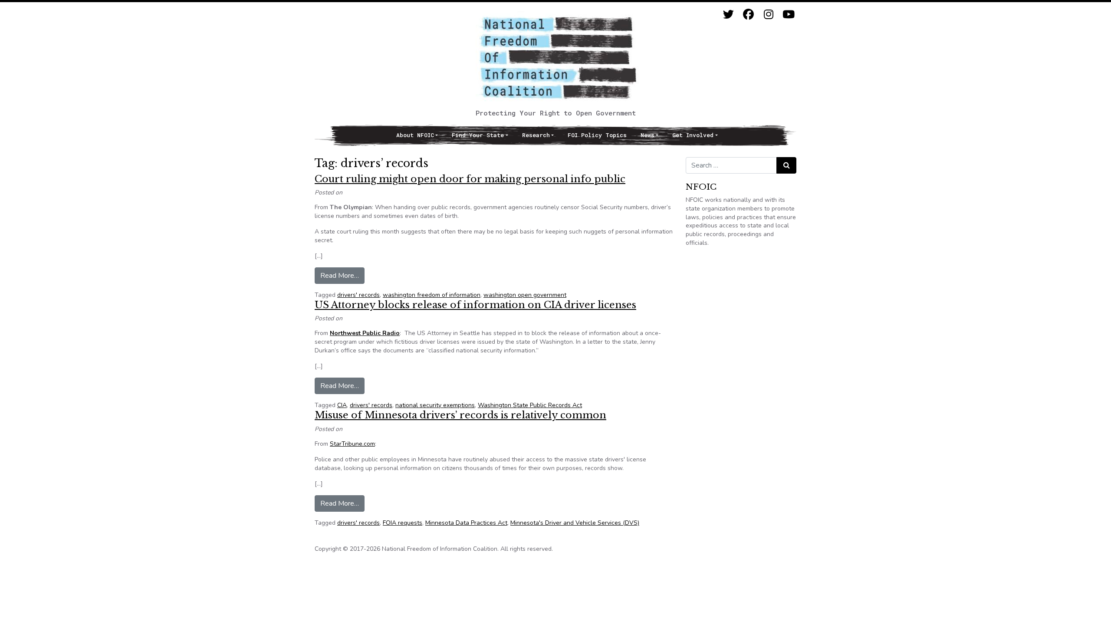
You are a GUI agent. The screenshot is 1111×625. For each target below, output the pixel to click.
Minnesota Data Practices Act (466, 523)
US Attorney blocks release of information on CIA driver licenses (475, 305)
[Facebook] (748, 15)
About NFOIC (415, 135)
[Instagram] (768, 15)
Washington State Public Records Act (530, 405)
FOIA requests (402, 523)
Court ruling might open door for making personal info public (470, 179)
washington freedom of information (431, 295)
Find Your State (478, 135)
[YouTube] (788, 15)
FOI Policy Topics (597, 135)
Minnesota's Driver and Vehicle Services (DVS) (574, 523)
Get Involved (692, 135)
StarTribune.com (352, 444)
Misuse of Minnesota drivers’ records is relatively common (460, 415)
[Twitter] (728, 15)
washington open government (524, 295)
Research (536, 135)
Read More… (342, 275)
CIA (342, 405)
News (647, 135)
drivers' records (358, 295)
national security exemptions (435, 405)
